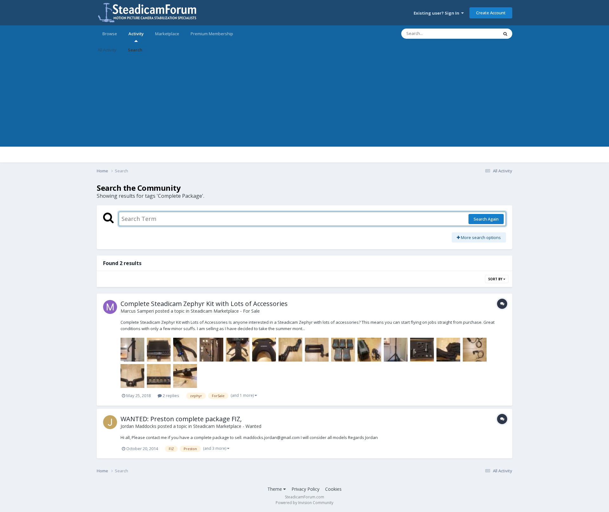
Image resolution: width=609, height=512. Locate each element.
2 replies (170, 395)
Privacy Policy (305, 489)
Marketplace (167, 34)
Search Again (486, 219)
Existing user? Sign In (437, 13)
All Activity (107, 50)
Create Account (491, 13)
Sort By (495, 279)
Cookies (333, 489)
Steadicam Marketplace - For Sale (225, 311)
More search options (480, 237)
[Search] (505, 34)
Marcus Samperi (137, 311)
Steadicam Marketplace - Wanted (227, 426)
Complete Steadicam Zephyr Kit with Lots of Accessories (204, 303)
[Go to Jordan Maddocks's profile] (110, 422)
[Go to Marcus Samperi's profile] (110, 307)
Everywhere (479, 33)
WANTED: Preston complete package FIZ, (181, 419)
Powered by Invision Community (304, 502)
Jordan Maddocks (138, 426)
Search (135, 50)
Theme (275, 489)
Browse (109, 34)
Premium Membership (212, 34)
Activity (136, 34)
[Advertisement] (304, 102)
